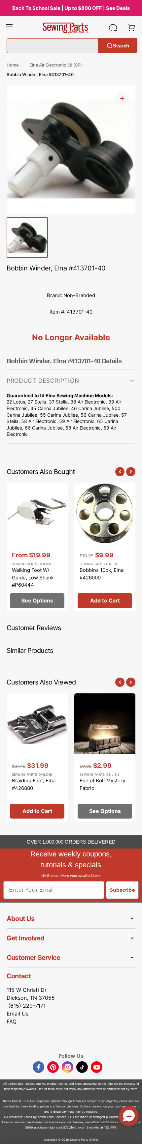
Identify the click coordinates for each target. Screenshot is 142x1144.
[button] (9, 27)
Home (13, 65)
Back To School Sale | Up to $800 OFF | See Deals (71, 8)
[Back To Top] (132, 1134)
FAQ (12, 1021)
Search (121, 45)
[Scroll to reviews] (71, 280)
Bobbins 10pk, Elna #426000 (102, 574)
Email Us (17, 1013)
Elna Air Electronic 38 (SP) (55, 65)
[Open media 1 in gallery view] (122, 98)
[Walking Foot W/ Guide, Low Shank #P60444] (37, 547)
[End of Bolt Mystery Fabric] (104, 757)
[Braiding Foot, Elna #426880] (37, 757)
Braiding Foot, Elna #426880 (33, 784)
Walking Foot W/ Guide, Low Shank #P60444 (33, 577)
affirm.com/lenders (66, 1106)
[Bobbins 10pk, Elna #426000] (104, 547)
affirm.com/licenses (104, 1122)
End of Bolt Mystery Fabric (102, 784)
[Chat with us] (113, 27)
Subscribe (122, 890)
